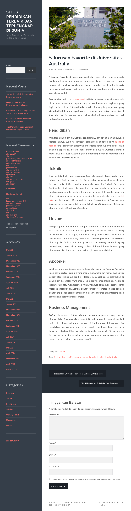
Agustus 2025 (12, 282)
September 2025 (13, 277)
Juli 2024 (10, 337)
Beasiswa (10, 393)
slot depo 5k (11, 156)
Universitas (11, 420)
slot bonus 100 (12, 170)
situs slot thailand (13, 161)
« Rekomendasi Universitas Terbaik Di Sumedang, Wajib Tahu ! (77, 374)
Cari (8, 65)
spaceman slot (80, 99)
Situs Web (54, 467)
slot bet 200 (11, 154)
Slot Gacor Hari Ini (14, 194)
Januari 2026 (12, 255)
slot (7, 198)
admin (68, 70)
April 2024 (10, 353)
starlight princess (13, 203)
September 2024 (13, 326)
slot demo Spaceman (14, 217)
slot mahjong (11, 215)
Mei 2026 (10, 250)
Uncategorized (12, 415)
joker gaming (11, 167)
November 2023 (13, 358)
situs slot (10, 210)
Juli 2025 (10, 288)
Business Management (71, 357)
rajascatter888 (12, 151)
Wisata (9, 425)
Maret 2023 (11, 369)
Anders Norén (116, 502)
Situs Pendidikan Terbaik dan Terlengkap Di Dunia (19, 21)
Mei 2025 (10, 299)
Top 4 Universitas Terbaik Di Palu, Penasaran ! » (101, 383)
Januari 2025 (12, 304)
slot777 (9, 177)
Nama (52, 443)
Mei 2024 (10, 348)
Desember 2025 (13, 261)
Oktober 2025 (12, 271)
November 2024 (13, 315)
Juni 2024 (10, 342)
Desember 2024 (13, 310)
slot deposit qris (13, 172)
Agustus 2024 (12, 331)
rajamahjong (11, 208)
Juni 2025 (10, 293)
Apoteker (58, 357)
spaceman (10, 174)
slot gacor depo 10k (14, 179)
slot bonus (10, 165)
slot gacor (10, 181)
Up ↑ (103, 505)
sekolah (9, 409)
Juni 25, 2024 (55, 70)
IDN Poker (10, 188)
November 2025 (13, 266)
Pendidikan (11, 404)
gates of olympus (13, 163)
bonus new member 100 (16, 201)
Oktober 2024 (12, 320)
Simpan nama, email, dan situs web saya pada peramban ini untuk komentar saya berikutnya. (86, 479)
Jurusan (9, 398)
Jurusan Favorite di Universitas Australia (99, 357)
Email (52, 455)
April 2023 (10, 364)
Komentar (55, 414)
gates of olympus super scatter (19, 158)
